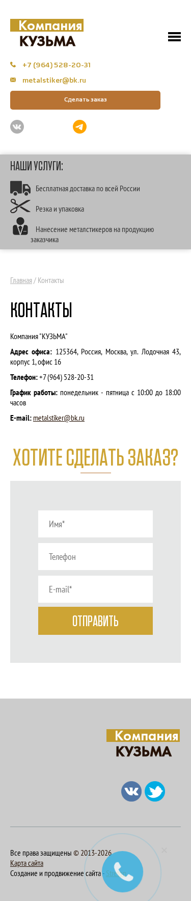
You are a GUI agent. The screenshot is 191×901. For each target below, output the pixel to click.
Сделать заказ (85, 100)
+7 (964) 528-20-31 (56, 65)
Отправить (95, 621)
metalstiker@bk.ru (53, 80)
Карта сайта (26, 863)
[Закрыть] (164, 850)
